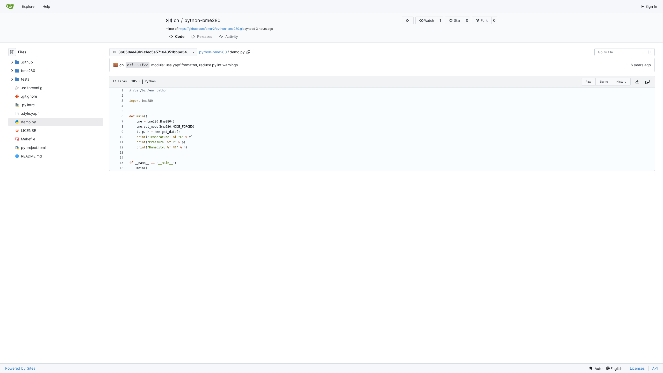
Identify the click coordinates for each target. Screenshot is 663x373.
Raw (588, 81)
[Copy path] (248, 52)
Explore (28, 6)
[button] (426, 20)
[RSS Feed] (408, 20)
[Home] (10, 6)
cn (176, 20)
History (621, 81)
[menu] (595, 368)
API (655, 368)
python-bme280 (202, 20)
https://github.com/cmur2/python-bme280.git (211, 29)
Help (46, 6)
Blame (604, 81)
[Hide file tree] (12, 52)
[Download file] (637, 81)
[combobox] (624, 52)
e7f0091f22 (137, 65)
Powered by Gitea (20, 368)
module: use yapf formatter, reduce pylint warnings (194, 65)
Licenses (637, 368)
